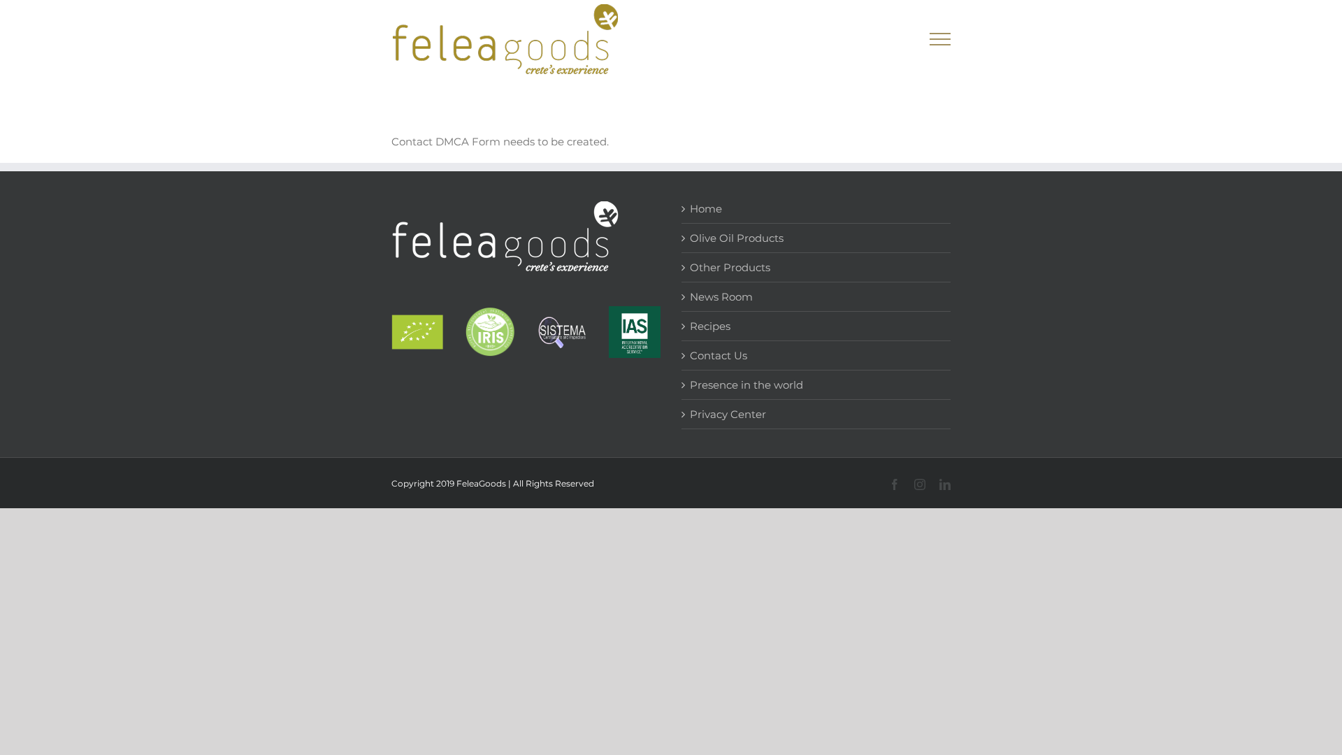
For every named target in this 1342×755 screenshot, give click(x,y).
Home (706, 208)
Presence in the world (746, 384)
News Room (721, 296)
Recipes (710, 326)
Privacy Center (728, 414)
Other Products (730, 267)
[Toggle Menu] (940, 39)
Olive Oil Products (737, 238)
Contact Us (718, 355)
